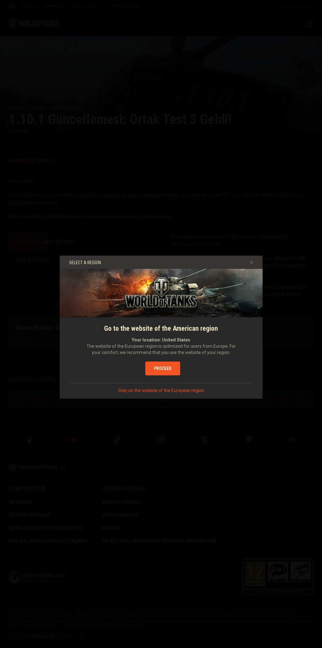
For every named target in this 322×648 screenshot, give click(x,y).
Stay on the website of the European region (161, 390)
